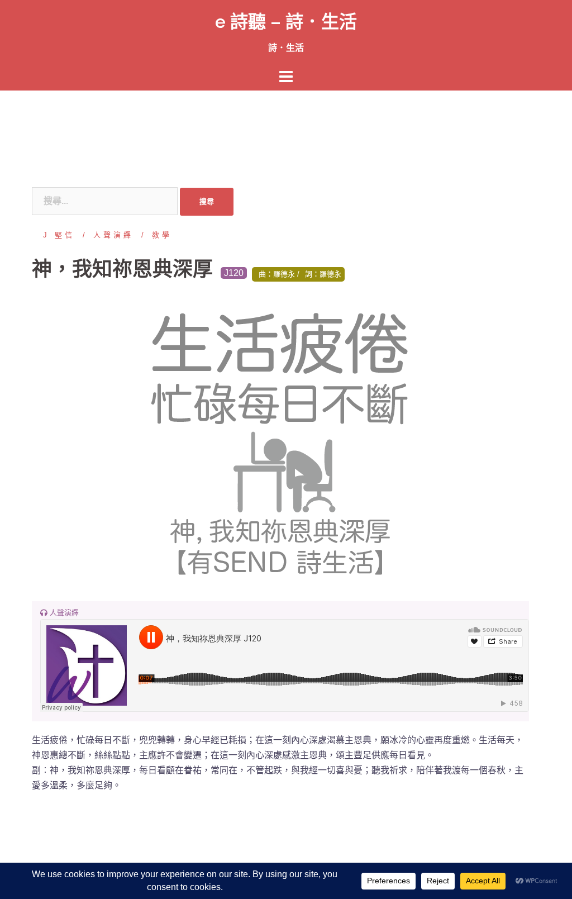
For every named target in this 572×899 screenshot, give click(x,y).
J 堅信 (59, 235)
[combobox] (105, 201)
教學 (162, 235)
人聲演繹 (113, 235)
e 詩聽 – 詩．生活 (286, 21)
